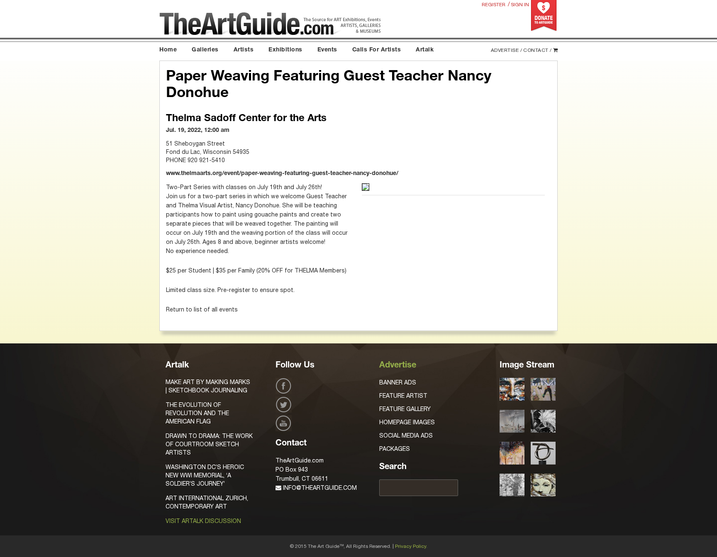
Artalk (425, 50)
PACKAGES (394, 448)
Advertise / (506, 50)
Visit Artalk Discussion (203, 521)
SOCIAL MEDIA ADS (406, 435)
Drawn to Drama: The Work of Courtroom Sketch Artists (209, 444)
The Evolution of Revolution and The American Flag (197, 413)
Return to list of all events (202, 309)
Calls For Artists (376, 50)
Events (327, 50)
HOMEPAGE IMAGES (407, 422)
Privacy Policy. (411, 546)
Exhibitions (285, 50)
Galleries (205, 50)
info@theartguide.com (319, 487)
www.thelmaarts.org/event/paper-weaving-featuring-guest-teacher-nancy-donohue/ (282, 174)
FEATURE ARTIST (403, 395)
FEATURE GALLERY (405, 409)
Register (493, 4)
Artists (244, 50)
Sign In (520, 4)
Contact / (537, 50)
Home (168, 50)
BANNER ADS (397, 382)
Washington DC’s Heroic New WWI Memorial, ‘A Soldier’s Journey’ (205, 475)
